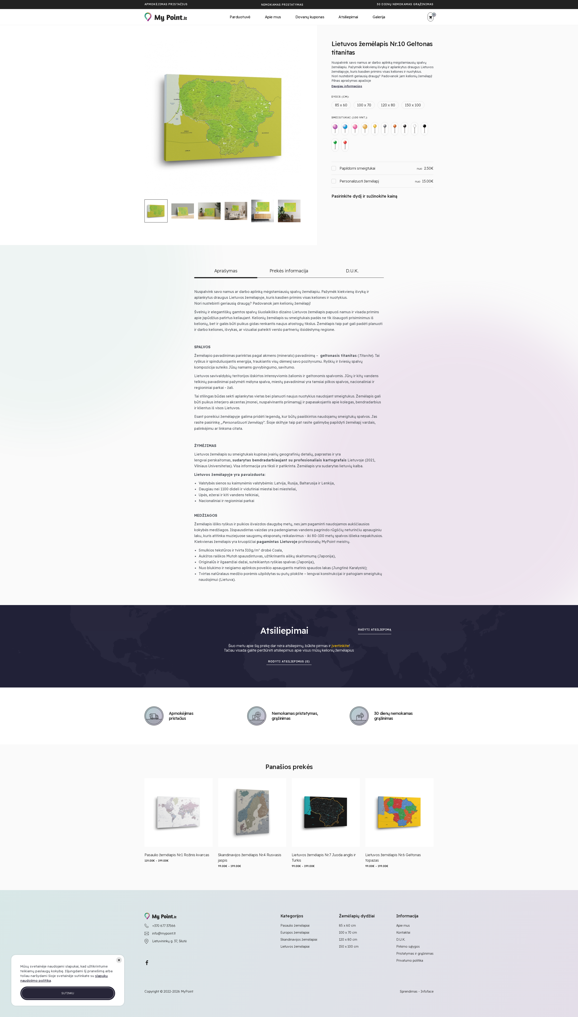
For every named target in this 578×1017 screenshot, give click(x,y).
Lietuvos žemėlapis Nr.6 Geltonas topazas (393, 858)
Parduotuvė (240, 16)
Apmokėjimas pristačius (166, 4)
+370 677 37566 (163, 926)
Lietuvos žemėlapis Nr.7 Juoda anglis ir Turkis (324, 858)
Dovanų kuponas (309, 16)
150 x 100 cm (349, 947)
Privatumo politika (409, 961)
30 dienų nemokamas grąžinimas (405, 4)
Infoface (427, 991)
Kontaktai (403, 932)
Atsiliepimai (348, 16)
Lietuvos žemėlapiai (295, 947)
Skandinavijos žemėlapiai (298, 940)
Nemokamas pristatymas (282, 4)
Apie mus (273, 16)
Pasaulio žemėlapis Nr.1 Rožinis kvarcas (176, 855)
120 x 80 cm (348, 940)
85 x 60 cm (347, 925)
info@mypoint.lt (164, 933)
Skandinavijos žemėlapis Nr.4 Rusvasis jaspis (249, 858)
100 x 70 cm (348, 932)
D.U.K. (400, 940)
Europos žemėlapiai (294, 932)
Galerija (379, 16)
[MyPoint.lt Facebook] (146, 962)
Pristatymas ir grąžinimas (415, 954)
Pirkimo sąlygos (408, 947)
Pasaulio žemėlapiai (295, 925)
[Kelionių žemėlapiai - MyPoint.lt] (165, 16)
